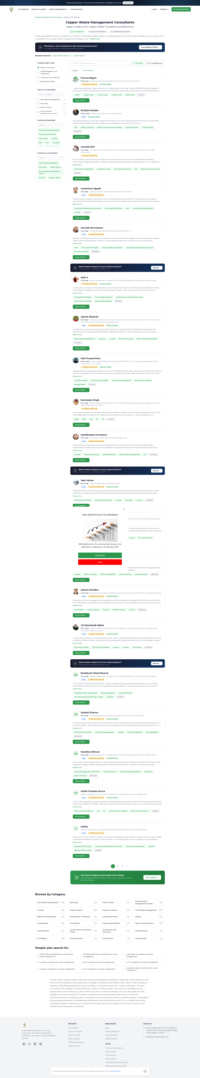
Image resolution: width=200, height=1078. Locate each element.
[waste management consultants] (11, 9)
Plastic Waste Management (49, 130)
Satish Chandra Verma (93, 791)
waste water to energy (82, 301)
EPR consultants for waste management (99, 962)
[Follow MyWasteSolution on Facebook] (40, 1044)
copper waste (102, 95)
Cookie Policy (110, 1059)
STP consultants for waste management (142, 962)
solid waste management (83, 169)
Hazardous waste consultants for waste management (142, 969)
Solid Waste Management (50, 99)
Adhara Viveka (111, 1039)
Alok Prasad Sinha (90, 358)
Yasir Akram (87, 480)
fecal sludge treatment (103, 297)
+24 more (77, 736)
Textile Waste (79, 56)
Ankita (84, 826)
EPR (40, 143)
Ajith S (84, 277)
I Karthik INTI (88, 147)
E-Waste (42, 177)
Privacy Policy (111, 1052)
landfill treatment (109, 454)
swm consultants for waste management (99, 969)
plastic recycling (87, 127)
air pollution (79, 610)
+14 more (153, 454)
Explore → (157, 268)
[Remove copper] (79, 70)
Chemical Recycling (91, 454)
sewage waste (79, 384)
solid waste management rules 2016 (87, 208)
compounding (147, 127)
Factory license (93, 610)
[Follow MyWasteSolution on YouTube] (35, 1044)
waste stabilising (125, 693)
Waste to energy (119, 610)
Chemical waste (83, 938)
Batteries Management (50, 917)
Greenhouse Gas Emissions (116, 931)
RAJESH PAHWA (89, 110)
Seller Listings (74, 1039)
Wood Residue (50, 931)
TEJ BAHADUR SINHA (92, 625)
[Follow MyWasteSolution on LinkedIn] (24, 1044)
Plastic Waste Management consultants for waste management (56, 955)
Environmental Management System (48, 112)
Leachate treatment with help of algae (88, 697)
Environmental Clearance (83, 811)
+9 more (155, 811)
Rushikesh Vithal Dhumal (94, 673)
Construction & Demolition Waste (83, 931)
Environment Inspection (140, 811)
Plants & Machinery (76, 1042)
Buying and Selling (47, 81)
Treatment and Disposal (49, 77)
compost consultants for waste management (57, 969)
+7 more (141, 95)
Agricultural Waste (116, 917)
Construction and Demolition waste (129, 297)
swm (127, 208)
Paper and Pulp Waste (148, 923)
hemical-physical (109, 772)
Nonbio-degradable (107, 574)
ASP (90, 419)
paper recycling (125, 574)
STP (47, 143)
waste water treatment (103, 301)
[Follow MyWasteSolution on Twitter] (29, 1044)
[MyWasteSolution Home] (43, 1025)
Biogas (148, 917)
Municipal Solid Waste (47, 134)
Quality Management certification (87, 772)
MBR (84, 419)
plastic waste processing (150, 169)
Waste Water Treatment (83, 917)
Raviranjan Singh (90, 400)
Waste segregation (108, 693)
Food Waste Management (148, 910)
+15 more (77, 131)
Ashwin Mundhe (89, 590)
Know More (100, 555)
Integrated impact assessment (85, 693)
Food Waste (83, 923)
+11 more (118, 301)
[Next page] (127, 866)
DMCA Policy (110, 1055)
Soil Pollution (116, 938)
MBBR (76, 419)
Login (154, 9)
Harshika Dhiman (90, 752)
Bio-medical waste (81, 251)
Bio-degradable (152, 732)
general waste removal (82, 850)
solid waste (43, 138)
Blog (107, 1028)
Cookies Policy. (115, 1071)
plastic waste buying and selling (109, 127)
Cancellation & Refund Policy (117, 1062)
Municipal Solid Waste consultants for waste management (100, 955)
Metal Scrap (130, 95)
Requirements (77, 9)
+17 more (77, 343)
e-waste (54, 138)
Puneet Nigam (89, 78)
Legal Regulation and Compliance (48, 72)
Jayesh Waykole (89, 317)
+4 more (111, 419)
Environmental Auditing (118, 811)
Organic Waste (54, 177)
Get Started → (152, 877)
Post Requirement (181, 9)
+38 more (141, 610)
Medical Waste (148, 931)
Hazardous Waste (116, 910)
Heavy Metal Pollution (61, 56)
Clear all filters (88, 70)
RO (103, 419)
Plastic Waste (45, 107)
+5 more (77, 173)
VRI (135, 169)
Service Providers (38, 9)
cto (98, 811)
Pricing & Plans (111, 1035)
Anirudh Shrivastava (92, 228)
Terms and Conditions (114, 1048)
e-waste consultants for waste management (57, 962)
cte (104, 811)
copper (77, 95)
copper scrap (89, 95)
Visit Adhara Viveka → (150, 47)
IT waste (139, 500)
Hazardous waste (103, 169)
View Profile (80, 100)
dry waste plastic (131, 127)
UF (97, 419)
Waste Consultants (47, 67)
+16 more (93, 775)
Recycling (44, 103)
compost (56, 143)
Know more (128, 3)
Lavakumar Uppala (91, 188)
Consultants (23, 9)
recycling (128, 500)
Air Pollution (50, 938)
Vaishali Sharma (89, 712)
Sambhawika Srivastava (94, 435)
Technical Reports (112, 1031)
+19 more (149, 500)
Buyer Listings (74, 1035)
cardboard (148, 772)
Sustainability (50, 923)
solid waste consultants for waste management (140, 955)
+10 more (95, 251)
